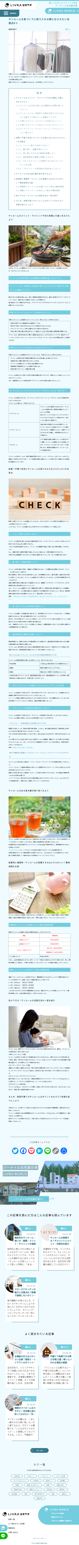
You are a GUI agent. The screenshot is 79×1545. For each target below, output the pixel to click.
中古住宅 (36, 1481)
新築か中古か (18, 1489)
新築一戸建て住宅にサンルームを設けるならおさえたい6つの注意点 (40, 139)
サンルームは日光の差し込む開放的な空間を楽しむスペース (42, 107)
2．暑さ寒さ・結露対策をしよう (34, 149)
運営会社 (11, 1528)
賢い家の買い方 (39, 1494)
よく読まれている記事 (16, 1523)
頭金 (53, 1494)
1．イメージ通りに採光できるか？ (35, 145)
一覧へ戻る (39, 1450)
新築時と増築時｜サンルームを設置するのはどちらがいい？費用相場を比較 (40, 181)
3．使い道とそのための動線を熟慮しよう (37, 153)
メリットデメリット (19, 1481)
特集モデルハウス (57, 1517)
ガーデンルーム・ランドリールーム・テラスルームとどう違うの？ (42, 130)
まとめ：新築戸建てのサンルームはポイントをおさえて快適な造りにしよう (39, 202)
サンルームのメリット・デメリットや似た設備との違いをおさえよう (40, 99)
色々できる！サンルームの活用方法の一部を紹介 (37, 195)
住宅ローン (49, 1481)
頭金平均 (39, 1498)
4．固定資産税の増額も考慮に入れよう (37, 157)
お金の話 (17, 1476)
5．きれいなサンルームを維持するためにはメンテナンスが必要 (41, 163)
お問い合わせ (13, 1532)
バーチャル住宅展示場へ (28, 1199)
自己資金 (14, 1494)
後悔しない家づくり (33, 1485)
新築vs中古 (60, 1485)
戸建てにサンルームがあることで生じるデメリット (42, 125)
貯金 (26, 1494)
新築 (48, 1485)
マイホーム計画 (60, 1476)
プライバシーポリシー (39, 1538)
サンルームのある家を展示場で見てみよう (34, 173)
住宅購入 (63, 1481)
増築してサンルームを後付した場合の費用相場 (40, 190)
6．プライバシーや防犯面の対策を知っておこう (40, 168)
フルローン (30, 1476)
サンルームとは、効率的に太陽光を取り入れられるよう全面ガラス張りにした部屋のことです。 (42, 115)
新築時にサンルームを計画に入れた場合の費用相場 (42, 186)
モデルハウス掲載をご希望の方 (61, 1521)
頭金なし (64, 1494)
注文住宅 (49, 1489)
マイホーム (44, 1476)
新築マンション (34, 1489)
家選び (17, 1485)
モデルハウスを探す (57, 1513)
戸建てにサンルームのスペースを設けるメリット (41, 121)
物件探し (62, 1489)
